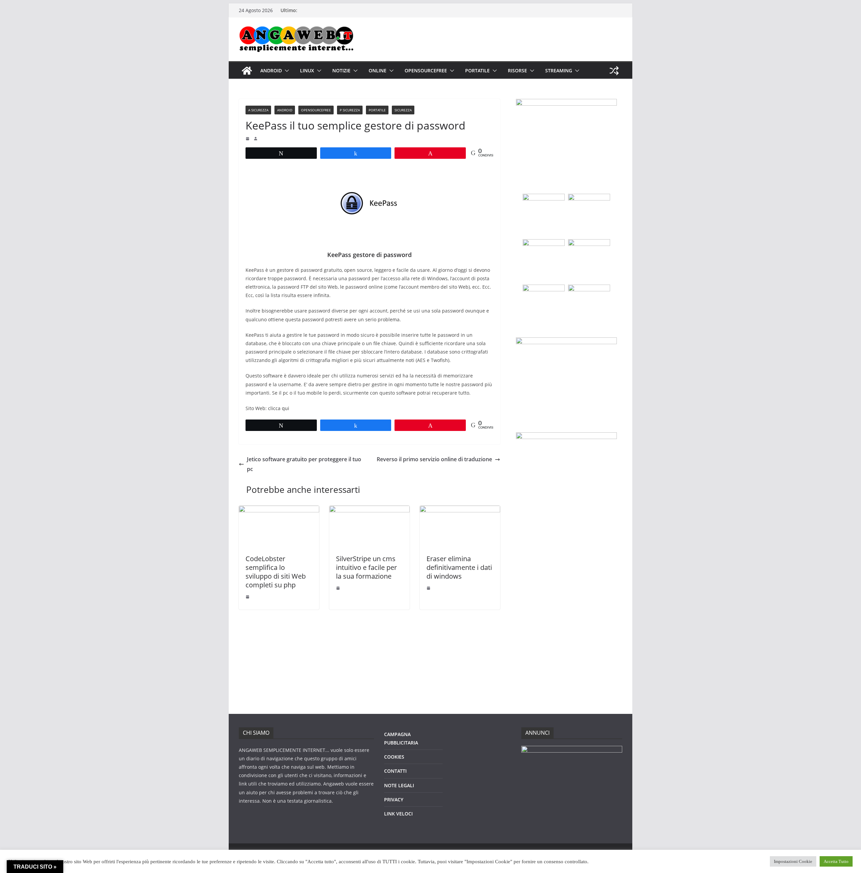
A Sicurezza (258, 110)
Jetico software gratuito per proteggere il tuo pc (304, 464)
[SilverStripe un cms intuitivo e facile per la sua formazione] (369, 510)
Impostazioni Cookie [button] (793, 861)
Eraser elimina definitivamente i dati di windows (459, 567)
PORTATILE (477, 70)
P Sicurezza (350, 110)
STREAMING (558, 70)
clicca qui (278, 408)
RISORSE (517, 70)
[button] (285, 70)
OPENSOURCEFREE (426, 70)
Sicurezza (403, 110)
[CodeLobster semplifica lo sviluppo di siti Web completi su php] (279, 510)
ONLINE (377, 70)
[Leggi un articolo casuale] (614, 71)
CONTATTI (395, 771)
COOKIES (394, 757)
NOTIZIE (341, 70)
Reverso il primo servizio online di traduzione (434, 459)
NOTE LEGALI (399, 785)
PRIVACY (393, 799)
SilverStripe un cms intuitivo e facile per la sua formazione (366, 567)
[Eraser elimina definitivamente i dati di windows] (460, 510)
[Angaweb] (247, 71)
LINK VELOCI (398, 813)
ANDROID (271, 70)
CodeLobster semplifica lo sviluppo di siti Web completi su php (276, 571)
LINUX (307, 70)
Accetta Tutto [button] (836, 861)
